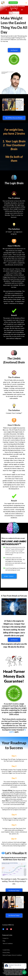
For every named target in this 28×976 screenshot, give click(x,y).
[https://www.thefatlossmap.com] (2, 2)
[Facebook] (3, 929)
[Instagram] (7, 929)
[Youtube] (11, 929)
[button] (26, 3)
